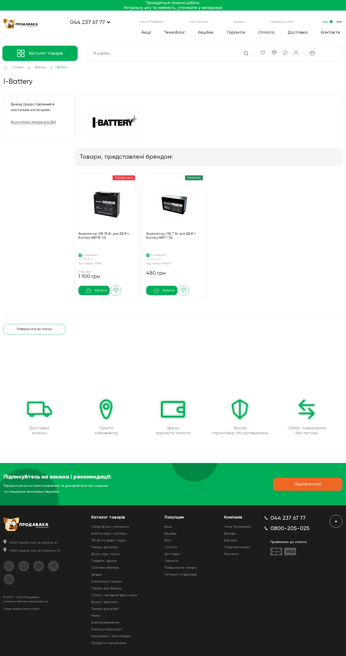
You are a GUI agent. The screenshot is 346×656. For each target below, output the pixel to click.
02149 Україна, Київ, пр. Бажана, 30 (33, 542)
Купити (101, 290)
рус (339, 21)
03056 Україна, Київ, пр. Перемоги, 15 (34, 550)
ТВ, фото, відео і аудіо (108, 540)
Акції (146, 32)
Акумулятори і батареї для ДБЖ (33, 122)
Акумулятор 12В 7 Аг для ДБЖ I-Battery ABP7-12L (171, 235)
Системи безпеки (105, 567)
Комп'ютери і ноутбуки (109, 533)
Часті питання (198, 21)
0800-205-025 (290, 528)
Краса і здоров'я (104, 602)
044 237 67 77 (87, 22)
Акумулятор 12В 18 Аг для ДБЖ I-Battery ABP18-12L (104, 235)
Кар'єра (239, 21)
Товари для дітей (104, 609)
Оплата (266, 32)
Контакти (330, 32)
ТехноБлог (174, 32)
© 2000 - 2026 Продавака (21, 597)
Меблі (96, 615)
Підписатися (307, 484)
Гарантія (236, 32)
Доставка (298, 32)
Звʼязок (96, 574)
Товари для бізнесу (106, 588)
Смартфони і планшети (110, 526)
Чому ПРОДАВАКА (151, 21)
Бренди (230, 533)
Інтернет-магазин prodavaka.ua (26, 601)
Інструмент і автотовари (111, 636)
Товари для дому (104, 547)
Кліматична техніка (106, 581)
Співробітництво (237, 547)
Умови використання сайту (22, 609)
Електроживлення (105, 622)
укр (325, 21)
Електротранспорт (106, 629)
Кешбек (206, 32)
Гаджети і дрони (104, 561)
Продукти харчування (108, 643)
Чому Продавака (237, 526)
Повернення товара (181, 567)
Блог (168, 540)
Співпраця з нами (282, 21)
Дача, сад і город (105, 554)
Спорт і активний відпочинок (114, 595)
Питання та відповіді (181, 574)
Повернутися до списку (34, 329)
